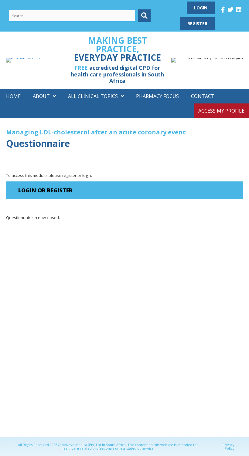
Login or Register (45, 190)
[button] (144, 15)
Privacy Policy (228, 446)
